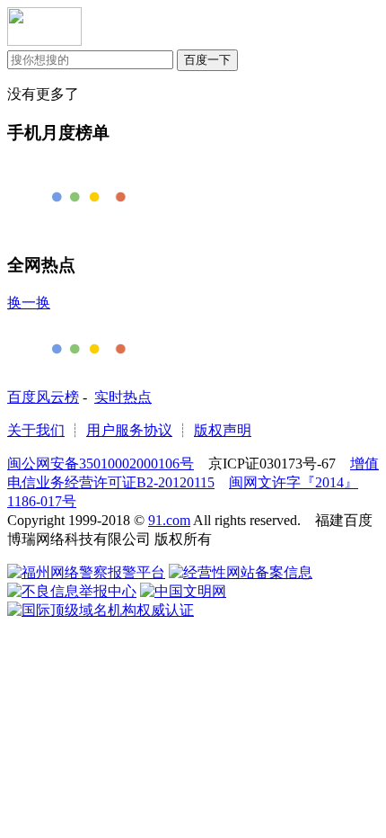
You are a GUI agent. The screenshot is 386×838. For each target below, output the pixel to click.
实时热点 (123, 397)
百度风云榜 (43, 397)
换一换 (28, 302)
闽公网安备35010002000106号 (100, 463)
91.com (169, 520)
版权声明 (222, 430)
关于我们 (36, 430)
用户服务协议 (129, 430)
